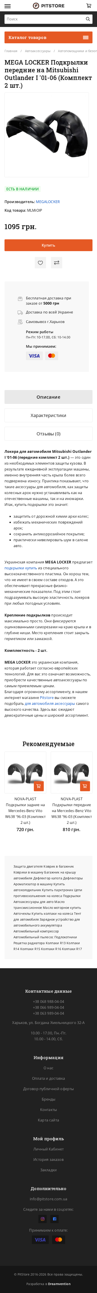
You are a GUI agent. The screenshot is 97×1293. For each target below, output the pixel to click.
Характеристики (49, 415)
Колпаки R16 (51, 949)
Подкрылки (72, 896)
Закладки (48, 1169)
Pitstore (47, 697)
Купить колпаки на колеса (52, 913)
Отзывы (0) (48, 434)
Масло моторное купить (62, 907)
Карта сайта (48, 1120)
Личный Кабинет (48, 1149)
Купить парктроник (57, 890)
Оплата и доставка (48, 1078)
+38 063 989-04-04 (48, 1013)
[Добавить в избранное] (40, 263)
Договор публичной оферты (48, 1088)
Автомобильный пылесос (33, 937)
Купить (48, 245)
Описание (48, 397)
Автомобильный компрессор (36, 931)
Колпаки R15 (30, 949)
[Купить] (39, 786)
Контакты (48, 1109)
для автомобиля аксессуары (50, 703)
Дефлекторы (73, 878)
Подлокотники (65, 937)
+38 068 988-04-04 (48, 1001)
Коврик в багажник (59, 866)
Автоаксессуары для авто (33, 902)
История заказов (48, 1159)
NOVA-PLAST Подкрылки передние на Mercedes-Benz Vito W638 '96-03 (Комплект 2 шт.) (71, 810)
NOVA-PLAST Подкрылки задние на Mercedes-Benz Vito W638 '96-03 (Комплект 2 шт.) (25, 810)
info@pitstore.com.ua (48, 1198)
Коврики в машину (28, 872)
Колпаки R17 (72, 949)
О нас (48, 1067)
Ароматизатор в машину (33, 884)
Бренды (48, 1099)
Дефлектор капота (47, 878)
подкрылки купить (21, 567)
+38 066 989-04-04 (48, 1007)
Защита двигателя (28, 866)
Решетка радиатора (29, 943)
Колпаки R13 (56, 943)
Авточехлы (22, 913)
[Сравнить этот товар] (56, 263)
